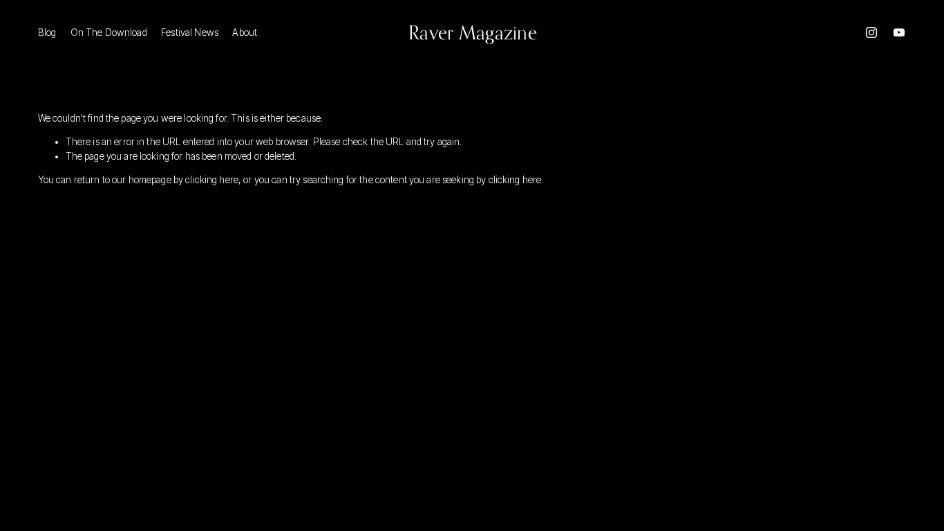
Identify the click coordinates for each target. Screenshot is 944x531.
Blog (47, 32)
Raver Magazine (472, 32)
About (244, 32)
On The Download (108, 32)
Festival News (189, 32)
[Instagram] (871, 32)
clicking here (211, 179)
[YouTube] (899, 32)
